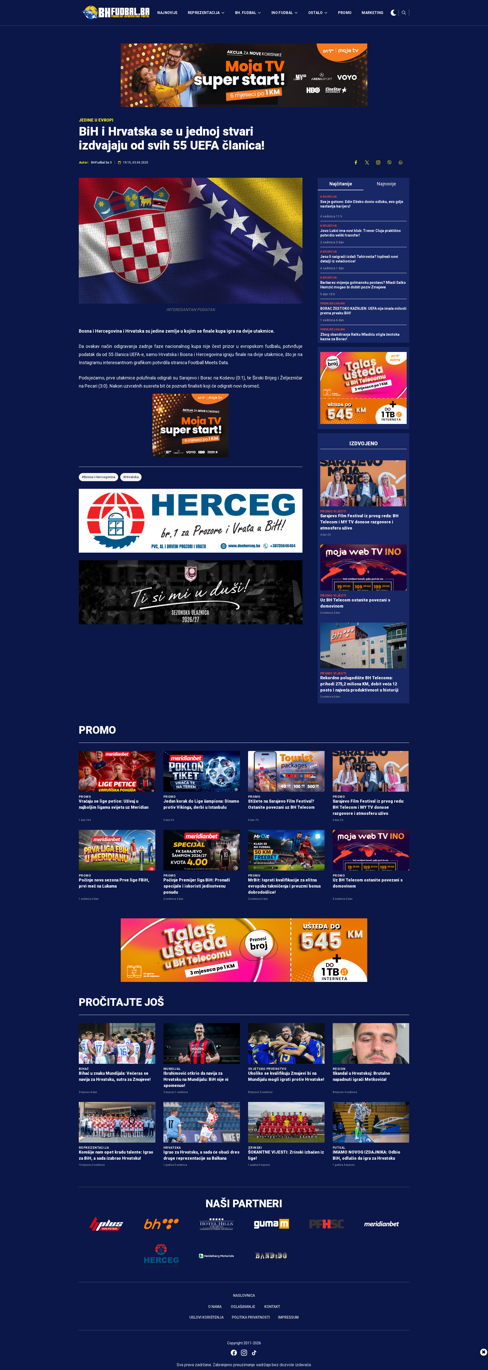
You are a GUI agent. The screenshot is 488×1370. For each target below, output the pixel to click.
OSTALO (315, 13)
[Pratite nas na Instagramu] (378, 162)
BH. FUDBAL (245, 13)
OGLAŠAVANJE (243, 1307)
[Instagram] (244, 1353)
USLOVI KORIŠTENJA (206, 1317)
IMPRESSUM (288, 1317)
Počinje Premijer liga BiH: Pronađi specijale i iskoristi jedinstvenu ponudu (196, 886)
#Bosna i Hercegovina (98, 477)
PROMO (345, 13)
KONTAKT (272, 1307)
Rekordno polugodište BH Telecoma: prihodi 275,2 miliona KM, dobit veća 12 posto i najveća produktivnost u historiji (359, 684)
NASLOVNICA (244, 1295)
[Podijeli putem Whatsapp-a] (400, 162)
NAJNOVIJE (167, 13)
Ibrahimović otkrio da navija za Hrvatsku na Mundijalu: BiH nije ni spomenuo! (195, 1079)
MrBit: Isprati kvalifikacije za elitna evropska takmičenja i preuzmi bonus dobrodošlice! (284, 886)
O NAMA (215, 1307)
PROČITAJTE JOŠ (121, 1002)
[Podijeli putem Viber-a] (389, 162)
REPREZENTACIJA (204, 13)
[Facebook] (234, 1353)
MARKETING (372, 13)
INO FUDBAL (282, 13)
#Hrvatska (131, 477)
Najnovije (386, 183)
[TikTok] (254, 1353)
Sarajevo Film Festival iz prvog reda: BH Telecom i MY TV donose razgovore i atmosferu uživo (359, 522)
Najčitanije (340, 183)
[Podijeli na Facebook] (356, 162)
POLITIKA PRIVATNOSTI (251, 1317)
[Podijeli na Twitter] (367, 162)
